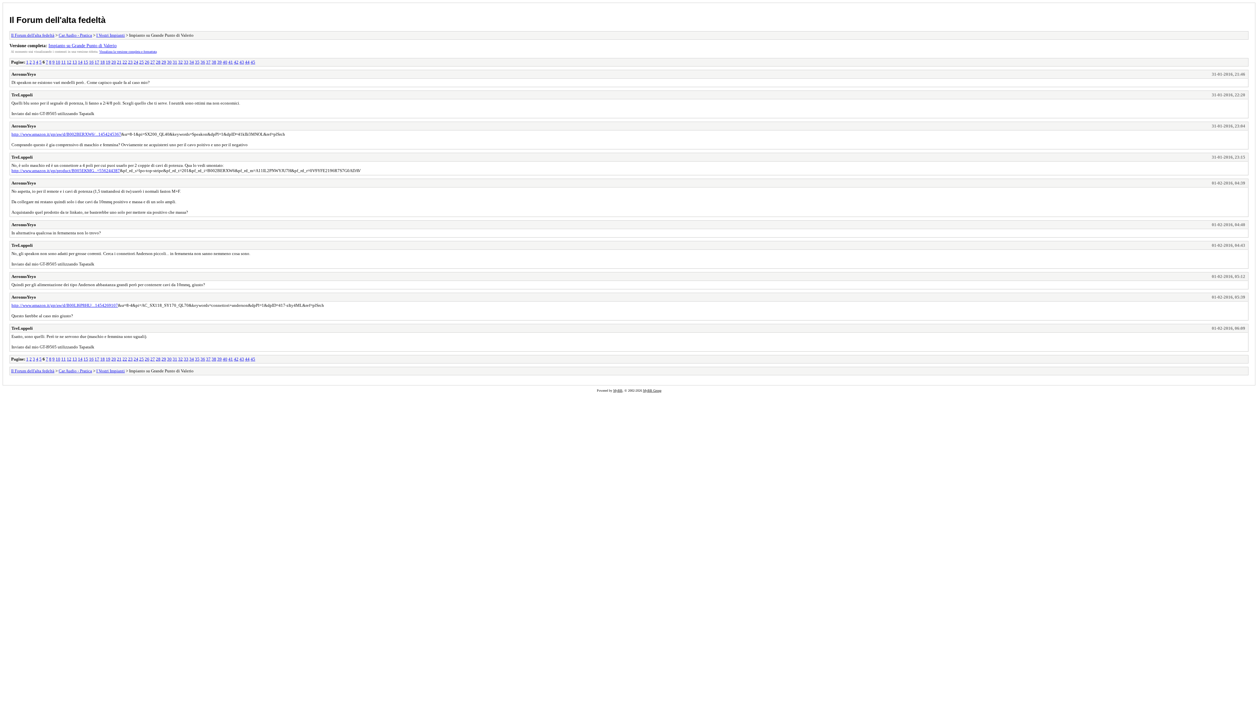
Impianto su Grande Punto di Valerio (82, 45)
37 (208, 62)
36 (202, 62)
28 (158, 62)
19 (108, 62)
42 (236, 62)
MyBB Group (652, 390)
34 (191, 62)
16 (91, 62)
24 (136, 62)
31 (175, 62)
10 (58, 62)
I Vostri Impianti (110, 35)
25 (141, 62)
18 (102, 62)
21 (119, 62)
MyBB (617, 390)
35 (197, 62)
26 (147, 62)
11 (63, 62)
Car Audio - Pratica (75, 35)
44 (247, 62)
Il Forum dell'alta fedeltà (57, 20)
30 (169, 62)
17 (97, 62)
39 (219, 62)
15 (86, 62)
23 (130, 62)
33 (186, 62)
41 (230, 62)
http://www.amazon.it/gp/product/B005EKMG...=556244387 (65, 170)
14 (80, 62)
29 (164, 62)
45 (253, 62)
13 (74, 62)
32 (180, 62)
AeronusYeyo (23, 74)
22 (125, 62)
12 (69, 62)
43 (241, 62)
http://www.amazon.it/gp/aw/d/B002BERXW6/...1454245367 (66, 134)
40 (225, 62)
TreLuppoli (22, 94)
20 (113, 62)
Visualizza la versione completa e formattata (128, 51)
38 (214, 62)
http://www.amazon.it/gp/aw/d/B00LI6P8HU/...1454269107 (64, 305)
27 (152, 62)
